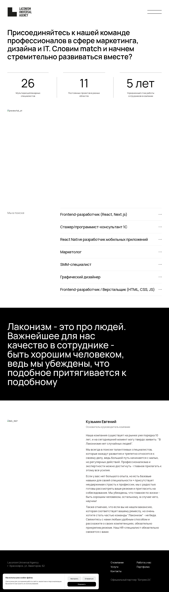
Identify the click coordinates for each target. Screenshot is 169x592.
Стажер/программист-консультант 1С (93, 226)
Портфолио (143, 566)
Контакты (116, 571)
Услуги (114, 566)
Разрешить (82, 584)
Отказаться (89, 579)
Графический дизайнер (80, 276)
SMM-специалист (75, 264)
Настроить (74, 579)
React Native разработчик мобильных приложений (104, 239)
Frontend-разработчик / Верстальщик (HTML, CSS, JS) (107, 289)
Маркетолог (71, 251)
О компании (117, 562)
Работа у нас (144, 562)
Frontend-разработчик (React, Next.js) (93, 214)
